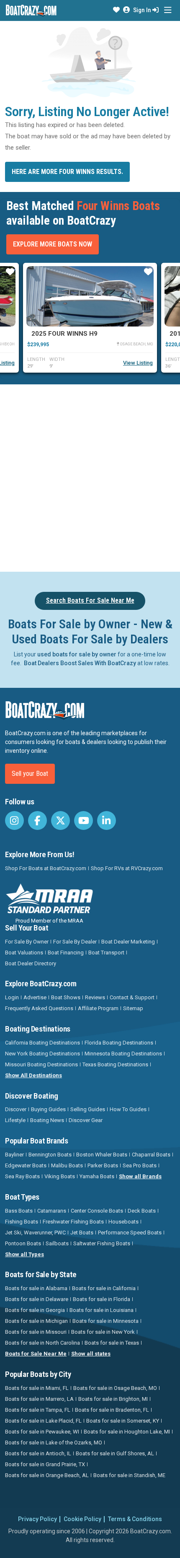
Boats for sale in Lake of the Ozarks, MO (53, 1442)
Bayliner (14, 1154)
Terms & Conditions (135, 1519)
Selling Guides (87, 1109)
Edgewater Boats (25, 1165)
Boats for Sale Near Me (36, 1354)
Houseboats (123, 1221)
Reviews (95, 997)
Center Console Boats (97, 1211)
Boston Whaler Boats (101, 1154)
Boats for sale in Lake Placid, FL (43, 1421)
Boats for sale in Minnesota (105, 1321)
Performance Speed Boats (130, 1232)
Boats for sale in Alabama (36, 1288)
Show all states (91, 1354)
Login (12, 997)
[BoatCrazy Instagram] (14, 820)
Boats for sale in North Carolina (42, 1343)
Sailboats (57, 1243)
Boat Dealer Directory (30, 963)
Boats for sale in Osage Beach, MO (115, 1388)
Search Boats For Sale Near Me (90, 600)
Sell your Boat (30, 774)
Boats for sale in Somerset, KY (122, 1421)
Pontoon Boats (23, 1243)
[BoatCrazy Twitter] (60, 820)
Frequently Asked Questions (39, 1008)
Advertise (34, 997)
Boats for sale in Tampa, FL (37, 1410)
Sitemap (133, 1008)
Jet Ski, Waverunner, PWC (35, 1232)
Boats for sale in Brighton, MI (113, 1399)
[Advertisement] (90, 476)
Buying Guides (48, 1109)
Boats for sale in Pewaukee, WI (42, 1431)
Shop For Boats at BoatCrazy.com (45, 868)
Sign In (142, 10)
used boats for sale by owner (76, 654)
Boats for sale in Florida (101, 1299)
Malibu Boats (67, 1165)
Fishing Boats (21, 1221)
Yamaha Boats (97, 1176)
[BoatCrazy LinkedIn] (106, 820)
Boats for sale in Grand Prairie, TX (45, 1464)
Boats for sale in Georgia (35, 1310)
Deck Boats (142, 1211)
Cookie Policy (82, 1519)
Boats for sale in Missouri (36, 1332)
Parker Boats (102, 1165)
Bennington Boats (50, 1154)
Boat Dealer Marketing (128, 941)
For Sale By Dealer (75, 941)
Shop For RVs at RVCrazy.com (127, 868)
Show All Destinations (33, 1075)
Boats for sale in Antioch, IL (38, 1453)
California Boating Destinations (42, 1043)
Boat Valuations (24, 952)
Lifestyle (15, 1120)
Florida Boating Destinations (119, 1043)
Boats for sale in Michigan (36, 1321)
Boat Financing (66, 952)
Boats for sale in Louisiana (101, 1310)
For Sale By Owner (27, 941)
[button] (116, 10)
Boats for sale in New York (103, 1332)
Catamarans (51, 1211)
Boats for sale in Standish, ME (129, 1475)
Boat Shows (65, 997)
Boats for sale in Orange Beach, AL (47, 1475)
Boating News (47, 1120)
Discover (15, 1109)
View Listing (138, 363)
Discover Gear (86, 1120)
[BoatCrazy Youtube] (83, 820)
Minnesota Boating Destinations (123, 1053)
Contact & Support (132, 997)
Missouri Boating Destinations (41, 1064)
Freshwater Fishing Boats (73, 1221)
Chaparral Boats (151, 1154)
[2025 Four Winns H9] (90, 296)
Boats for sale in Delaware (36, 1299)
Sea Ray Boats (22, 1176)
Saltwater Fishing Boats (101, 1243)
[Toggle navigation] (167, 10)
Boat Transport (106, 952)
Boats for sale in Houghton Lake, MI (127, 1431)
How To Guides (128, 1109)
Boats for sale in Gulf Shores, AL (115, 1453)
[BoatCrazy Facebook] (37, 820)
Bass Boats (19, 1211)
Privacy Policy (37, 1519)
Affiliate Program (98, 1008)
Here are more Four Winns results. (67, 172)
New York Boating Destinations (42, 1053)
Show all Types (24, 1254)
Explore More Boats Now (52, 244)
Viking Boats (59, 1176)
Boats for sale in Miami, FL (37, 1388)
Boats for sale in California (104, 1288)
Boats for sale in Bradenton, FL (112, 1410)
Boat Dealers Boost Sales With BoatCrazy (80, 663)
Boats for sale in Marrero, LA (39, 1399)
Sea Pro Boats (140, 1165)
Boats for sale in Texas (112, 1343)
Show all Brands (140, 1176)
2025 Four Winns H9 (64, 333)
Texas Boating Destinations (115, 1064)
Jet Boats (81, 1232)
